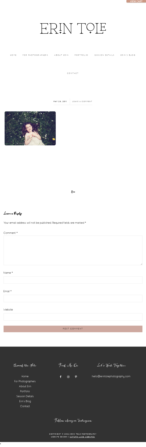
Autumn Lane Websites (82, 437)
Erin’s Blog (25, 401)
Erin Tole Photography (73, 24)
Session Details (25, 396)
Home (25, 376)
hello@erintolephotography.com (111, 376)
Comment (11, 233)
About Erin (25, 386)
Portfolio (25, 391)
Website (8, 309)
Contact (25, 406)
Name (8, 273)
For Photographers (25, 381)
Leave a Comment (82, 101)
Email (8, 291)
